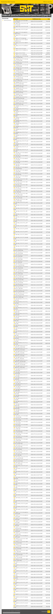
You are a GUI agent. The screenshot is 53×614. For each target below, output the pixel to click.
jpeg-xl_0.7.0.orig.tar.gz (20, 38)
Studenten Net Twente (8, 2)
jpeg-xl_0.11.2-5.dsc (20, 53)
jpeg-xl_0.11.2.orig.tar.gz (21, 54)
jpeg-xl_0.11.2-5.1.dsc (20, 48)
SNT (49, 611)
